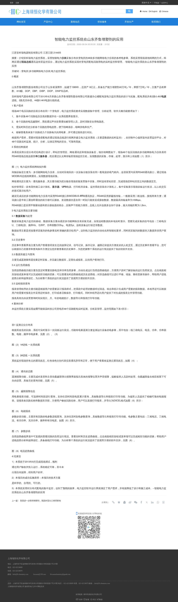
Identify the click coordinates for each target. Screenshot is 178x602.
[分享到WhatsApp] (158, 502)
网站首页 (21, 22)
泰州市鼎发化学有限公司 (92, 594)
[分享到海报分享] (163, 502)
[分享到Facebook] (141, 502)
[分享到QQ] (124, 502)
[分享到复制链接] (113, 502)
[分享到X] (146, 502)
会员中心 (164, 2)
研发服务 (102, 22)
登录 (11, 2)
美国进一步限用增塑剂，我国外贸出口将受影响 (40, 500)
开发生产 (129, 22)
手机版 (156, 2)
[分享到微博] (130, 502)
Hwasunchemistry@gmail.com (60, 574)
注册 (17, 2)
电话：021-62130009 (15, 567)
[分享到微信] (135, 502)
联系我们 (156, 22)
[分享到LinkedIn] (152, 502)
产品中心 (48, 22)
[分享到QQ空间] (119, 502)
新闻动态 (75, 22)
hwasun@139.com (39, 574)
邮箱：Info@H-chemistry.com (18, 574)
